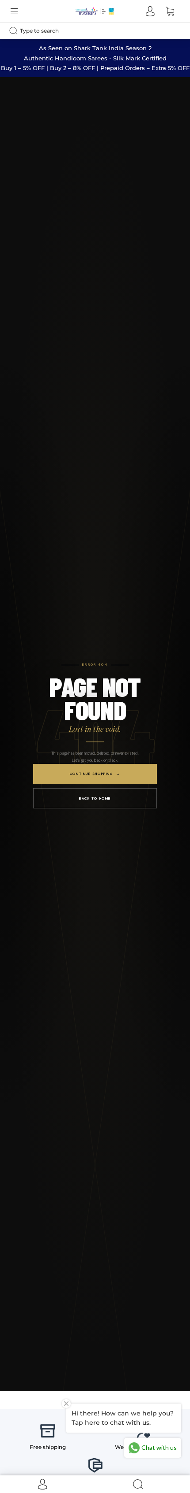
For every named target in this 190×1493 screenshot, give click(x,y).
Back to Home (95, 798)
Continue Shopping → (95, 773)
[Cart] (169, 11)
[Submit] (15, 30)
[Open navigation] (20, 11)
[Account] (150, 11)
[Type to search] (88, 30)
